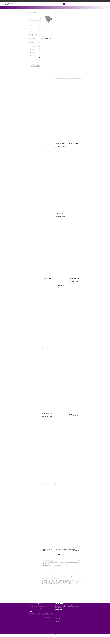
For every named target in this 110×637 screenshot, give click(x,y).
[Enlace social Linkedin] (104, 7)
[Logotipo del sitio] (9, 3)
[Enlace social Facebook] (100, 7)
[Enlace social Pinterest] (103, 7)
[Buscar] (106, 4)
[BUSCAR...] (64, 4)
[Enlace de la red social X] (101, 7)
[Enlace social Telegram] (106, 7)
